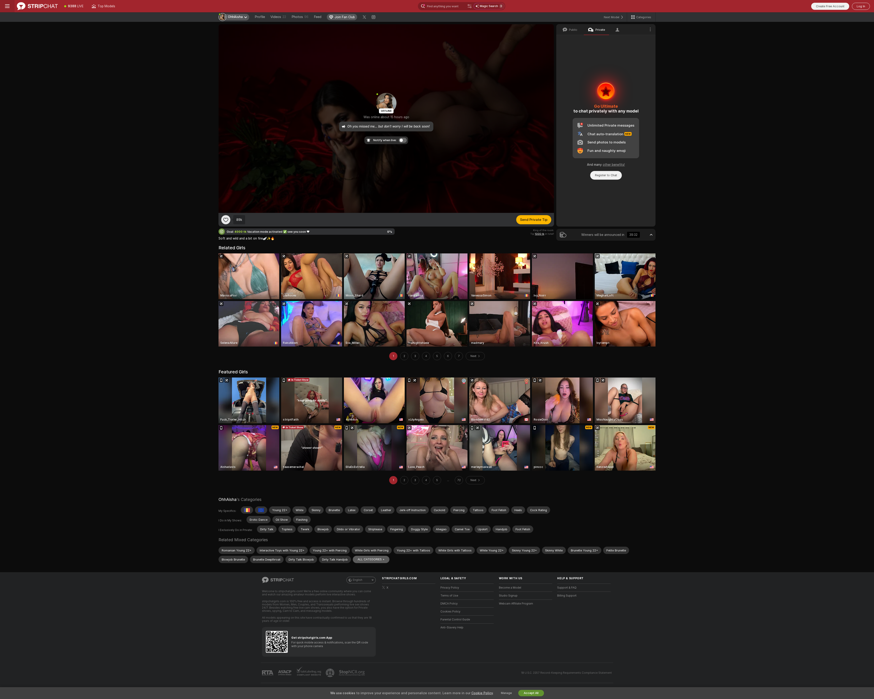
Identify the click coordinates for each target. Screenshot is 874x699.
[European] (261, 510)
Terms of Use (449, 595)
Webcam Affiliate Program (516, 603)
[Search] (469, 6)
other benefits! (614, 164)
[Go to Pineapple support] (330, 672)
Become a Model (510, 587)
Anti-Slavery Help (451, 627)
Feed (317, 17)
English (357, 580)
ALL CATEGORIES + (371, 559)
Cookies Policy (450, 611)
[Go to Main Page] (37, 6)
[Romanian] (247, 510)
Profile (260, 17)
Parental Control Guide (455, 619)
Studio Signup (508, 595)
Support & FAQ (567, 587)
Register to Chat (606, 175)
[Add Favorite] (225, 219)
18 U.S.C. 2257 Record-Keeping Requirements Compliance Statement (566, 672)
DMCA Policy (449, 603)
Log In (861, 6)
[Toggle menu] (7, 6)
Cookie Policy (482, 693)
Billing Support (567, 595)
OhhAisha (227, 499)
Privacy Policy (449, 587)
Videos (278, 17)
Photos (300, 17)
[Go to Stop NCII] (352, 673)
